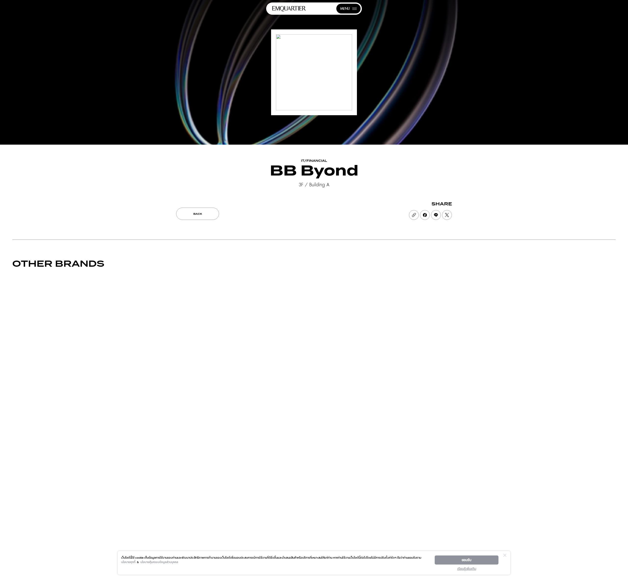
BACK (197, 214)
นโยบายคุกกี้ (128, 562)
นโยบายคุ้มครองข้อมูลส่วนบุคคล (159, 562)
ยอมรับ (466, 560)
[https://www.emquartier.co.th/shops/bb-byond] (414, 215)
